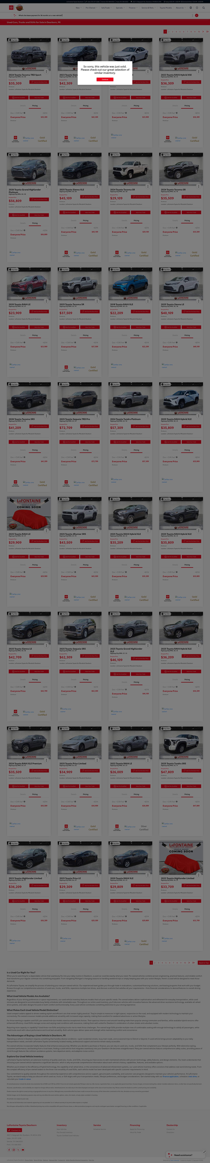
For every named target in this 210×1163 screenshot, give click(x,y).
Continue (105, 79)
